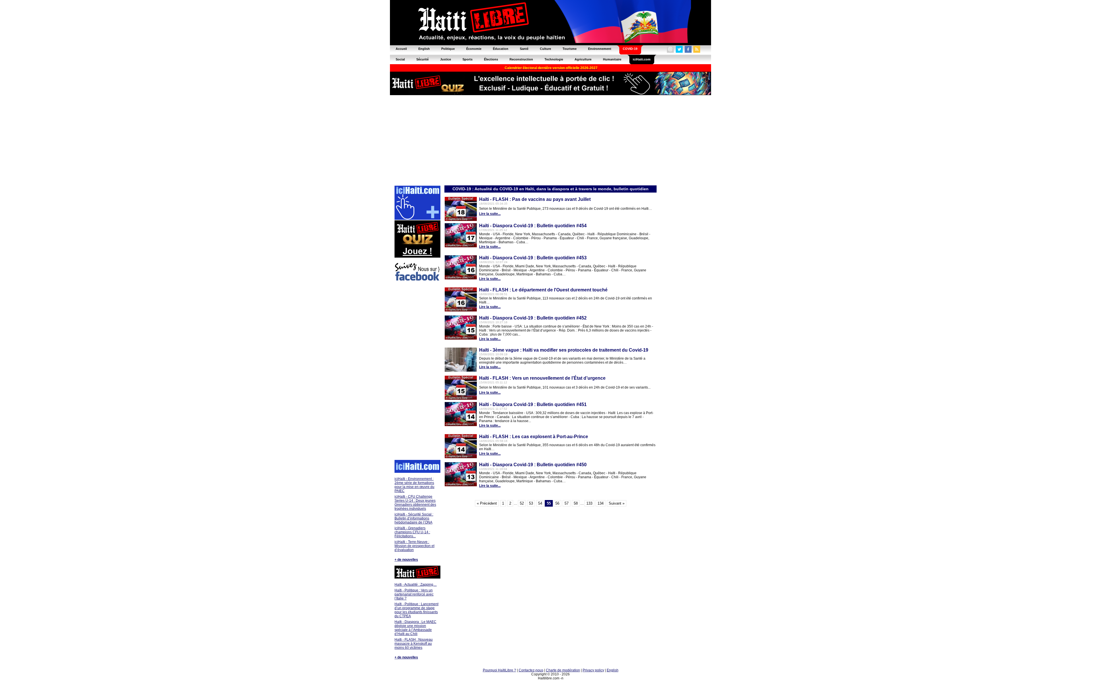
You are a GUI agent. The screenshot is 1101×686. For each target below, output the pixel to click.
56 (557, 503)
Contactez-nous (531, 670)
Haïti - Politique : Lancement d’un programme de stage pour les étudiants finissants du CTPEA (416, 610)
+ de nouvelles (406, 560)
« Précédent (487, 503)
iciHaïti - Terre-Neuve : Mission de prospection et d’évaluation (414, 546)
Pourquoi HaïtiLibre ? (499, 670)
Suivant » (616, 503)
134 (601, 503)
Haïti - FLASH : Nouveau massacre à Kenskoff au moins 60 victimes (414, 644)
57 (567, 503)
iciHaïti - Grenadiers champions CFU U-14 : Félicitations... (412, 532)
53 (531, 503)
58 (576, 503)
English (612, 670)
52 (522, 503)
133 (589, 503)
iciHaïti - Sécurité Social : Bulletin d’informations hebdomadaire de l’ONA (414, 518)
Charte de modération (563, 670)
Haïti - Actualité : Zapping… (416, 585)
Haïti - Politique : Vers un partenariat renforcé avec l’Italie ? (414, 594)
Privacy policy (593, 670)
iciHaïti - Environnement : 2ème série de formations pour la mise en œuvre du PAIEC (414, 485)
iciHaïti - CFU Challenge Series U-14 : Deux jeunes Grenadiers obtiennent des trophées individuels (415, 503)
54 (540, 503)
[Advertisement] (550, 140)
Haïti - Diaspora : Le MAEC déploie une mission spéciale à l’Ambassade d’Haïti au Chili (415, 628)
